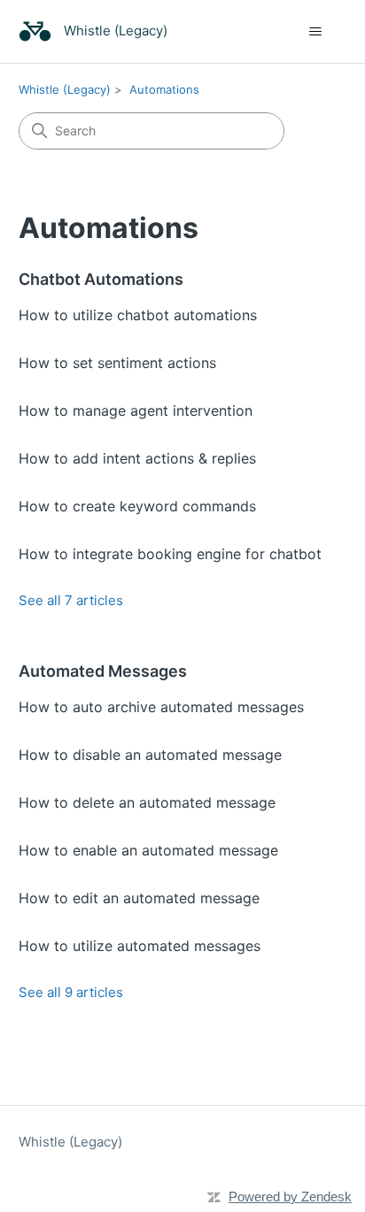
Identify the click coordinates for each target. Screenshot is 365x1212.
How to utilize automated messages (139, 946)
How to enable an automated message (148, 850)
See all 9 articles (71, 992)
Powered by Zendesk (290, 1196)
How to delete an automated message (147, 802)
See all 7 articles (71, 600)
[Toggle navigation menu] (314, 32)
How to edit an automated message (139, 898)
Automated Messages (103, 671)
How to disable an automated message (150, 754)
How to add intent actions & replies (137, 458)
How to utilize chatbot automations (138, 315)
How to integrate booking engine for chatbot (170, 554)
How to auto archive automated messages (161, 707)
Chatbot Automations (101, 279)
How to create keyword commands (137, 506)
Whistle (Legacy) (65, 89)
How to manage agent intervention (135, 410)
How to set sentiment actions (117, 363)
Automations (164, 89)
